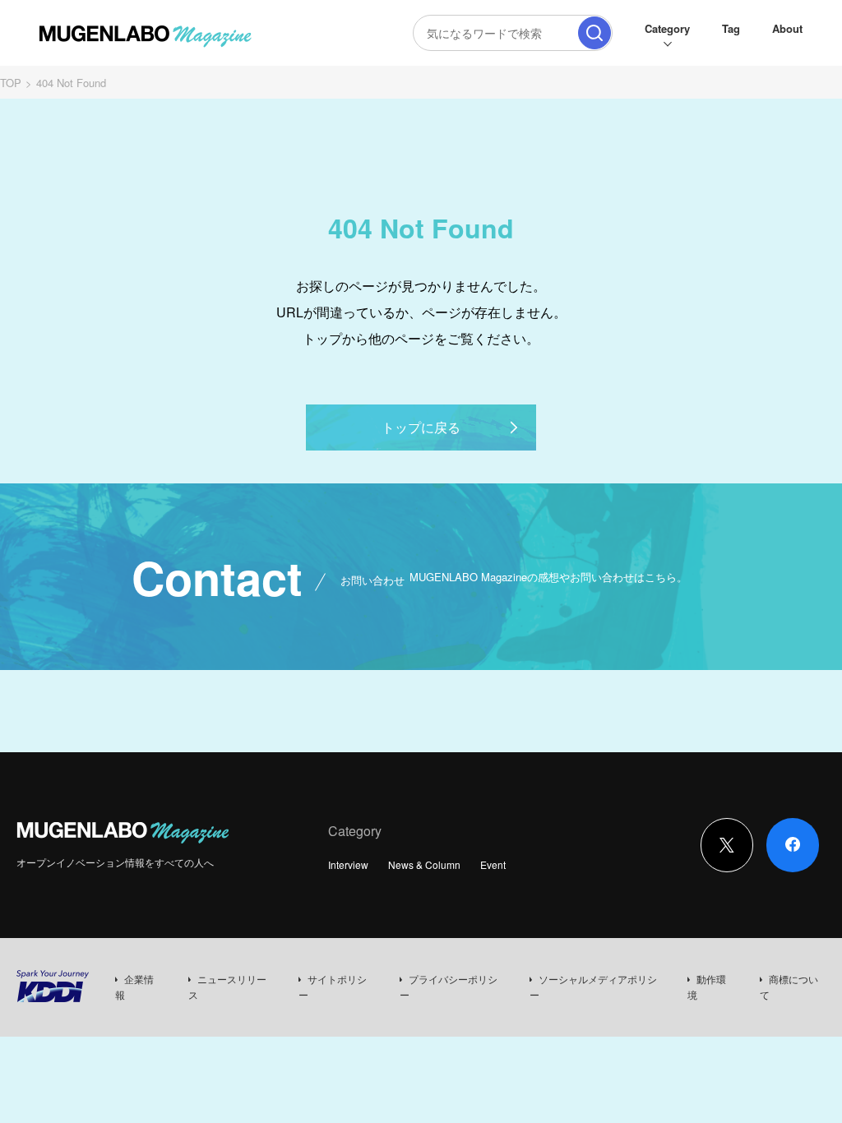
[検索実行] (594, 32)
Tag (731, 28)
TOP (10, 82)
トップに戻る (421, 427)
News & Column (424, 864)
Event (493, 864)
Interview (348, 864)
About (787, 28)
